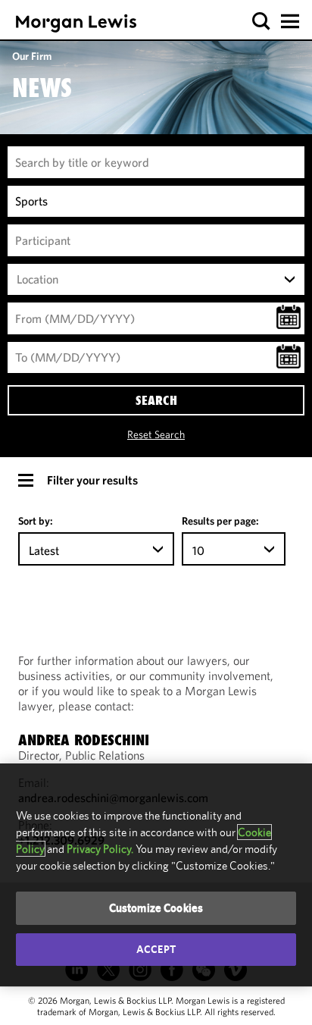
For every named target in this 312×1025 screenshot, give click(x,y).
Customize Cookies (156, 908)
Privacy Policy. (100, 849)
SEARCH (156, 400)
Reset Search (156, 434)
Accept (156, 949)
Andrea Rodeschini (83, 740)
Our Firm (31, 56)
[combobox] (156, 280)
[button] (261, 21)
